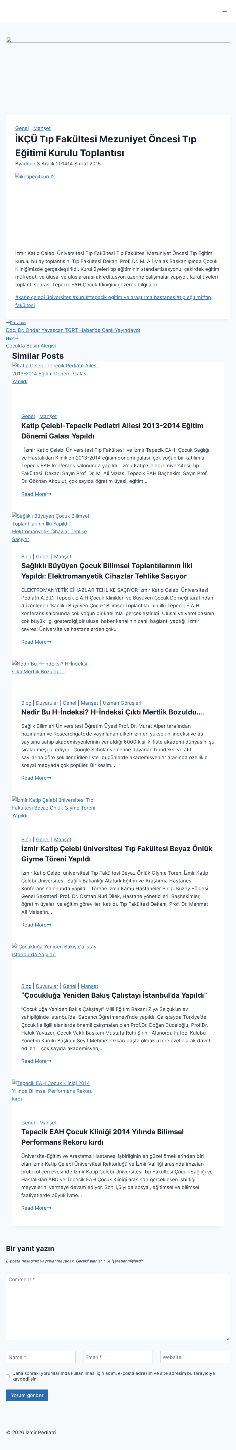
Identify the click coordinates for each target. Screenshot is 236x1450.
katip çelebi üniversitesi (44, 297)
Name (17, 1357)
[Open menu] (224, 11)
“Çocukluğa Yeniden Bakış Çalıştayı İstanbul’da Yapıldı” (114, 995)
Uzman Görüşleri (122, 703)
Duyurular (47, 703)
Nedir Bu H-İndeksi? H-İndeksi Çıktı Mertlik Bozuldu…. (112, 712)
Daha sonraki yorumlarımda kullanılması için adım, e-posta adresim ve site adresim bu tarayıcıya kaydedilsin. (113, 1376)
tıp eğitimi (189, 297)
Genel (22, 128)
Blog (26, 556)
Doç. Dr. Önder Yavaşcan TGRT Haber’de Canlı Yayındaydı (73, 326)
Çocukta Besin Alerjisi (31, 342)
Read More (36, 494)
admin (28, 164)
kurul (80, 297)
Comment (22, 1279)
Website (172, 1357)
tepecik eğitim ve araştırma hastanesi (131, 297)
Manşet (42, 128)
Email (93, 1357)
